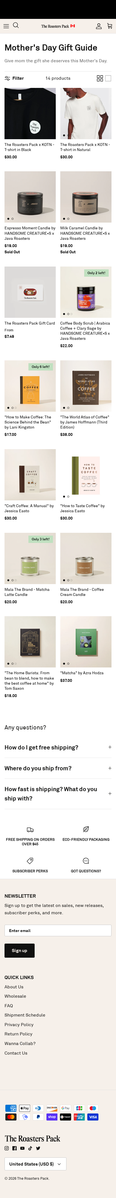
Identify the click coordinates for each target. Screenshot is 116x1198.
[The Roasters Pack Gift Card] (30, 292)
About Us (14, 987)
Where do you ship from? (38, 768)
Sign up (19, 950)
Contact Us (16, 1053)
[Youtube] (22, 1148)
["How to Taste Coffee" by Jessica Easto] (85, 474)
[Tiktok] (30, 1148)
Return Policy (18, 1034)
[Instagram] (7, 1148)
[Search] (18, 26)
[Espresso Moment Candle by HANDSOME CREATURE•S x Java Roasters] (30, 197)
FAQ (9, 1005)
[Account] (97, 26)
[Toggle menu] (6, 26)
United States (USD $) (31, 1164)
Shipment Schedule (25, 1015)
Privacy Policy (19, 1024)
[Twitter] (38, 1148)
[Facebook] (14, 1148)
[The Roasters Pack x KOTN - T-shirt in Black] (30, 113)
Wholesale (15, 996)
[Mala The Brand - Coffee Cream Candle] (85, 558)
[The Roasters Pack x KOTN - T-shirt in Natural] (85, 113)
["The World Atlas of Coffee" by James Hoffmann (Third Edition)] (85, 386)
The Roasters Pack (32, 1178)
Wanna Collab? (20, 1043)
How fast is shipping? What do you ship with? (51, 793)
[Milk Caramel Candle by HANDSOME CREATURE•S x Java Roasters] (85, 197)
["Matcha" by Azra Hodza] (85, 641)
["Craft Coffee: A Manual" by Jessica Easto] (30, 474)
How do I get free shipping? (41, 747)
